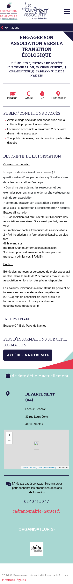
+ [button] (9, 435)
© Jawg (33, 467)
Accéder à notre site (28, 355)
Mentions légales (14, 580)
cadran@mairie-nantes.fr (36, 511)
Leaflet (25, 467)
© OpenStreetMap (47, 467)
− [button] (9, 440)
